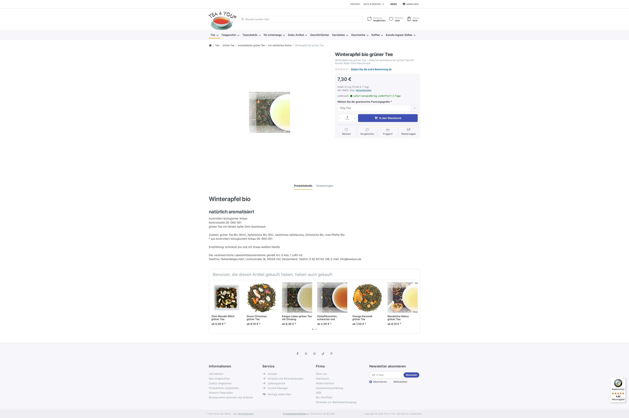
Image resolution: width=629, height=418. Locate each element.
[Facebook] (297, 353)
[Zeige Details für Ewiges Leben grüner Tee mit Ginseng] (297, 298)
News (393, 4)
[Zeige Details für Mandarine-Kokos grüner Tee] (403, 298)
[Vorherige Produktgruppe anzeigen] (212, 307)
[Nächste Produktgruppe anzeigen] (416, 307)
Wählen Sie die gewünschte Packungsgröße (363, 101)
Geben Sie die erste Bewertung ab (371, 69)
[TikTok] (323, 353)
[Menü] (624, 379)
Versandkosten (364, 90)
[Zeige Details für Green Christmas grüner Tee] (262, 298)
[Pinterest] (331, 353)
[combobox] (300, 19)
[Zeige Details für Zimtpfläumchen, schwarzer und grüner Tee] (332, 298)
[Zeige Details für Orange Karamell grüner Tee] (367, 298)
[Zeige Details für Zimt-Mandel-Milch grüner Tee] (226, 298)
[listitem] (269, 112)
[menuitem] (214, 35)
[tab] (303, 186)
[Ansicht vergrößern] (269, 112)
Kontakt (355, 4)
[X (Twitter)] (306, 353)
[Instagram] (314, 353)
